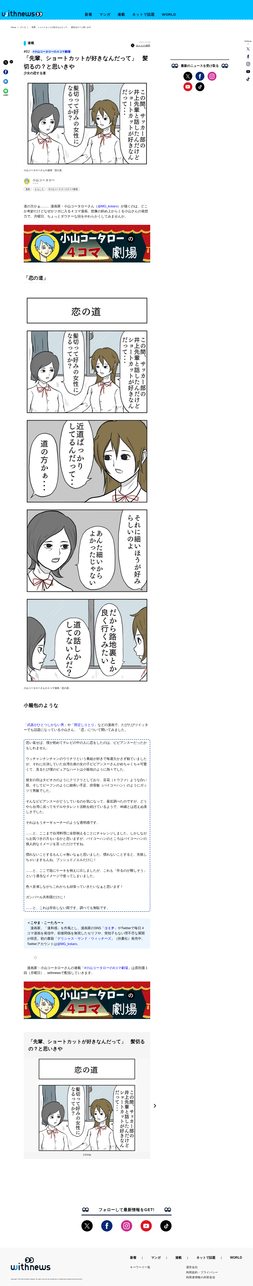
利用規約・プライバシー (202, 1272)
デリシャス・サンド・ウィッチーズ (84, 938)
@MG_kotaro (107, 206)
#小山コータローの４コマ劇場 (51, 51)
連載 (121, 14)
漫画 (27, 189)
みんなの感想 (143, 45)
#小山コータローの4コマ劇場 (63, 189)
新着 (88, 14)
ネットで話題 (143, 14)
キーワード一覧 (140, 1267)
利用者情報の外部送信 (200, 1277)
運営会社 (192, 1267)
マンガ (105, 14)
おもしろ (39, 189)
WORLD (169, 14)
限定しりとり (84, 725)
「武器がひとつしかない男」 (45, 725)
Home (13, 27)
